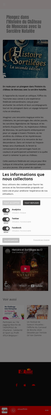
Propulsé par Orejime (41, 240)
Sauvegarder (11, 240)
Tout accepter (11, 203)
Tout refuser (32, 203)
